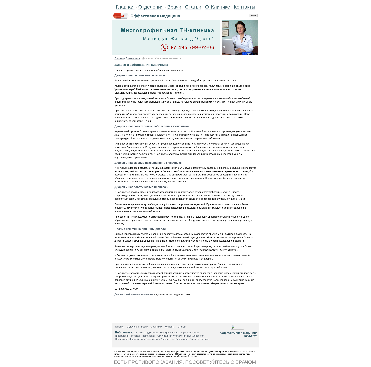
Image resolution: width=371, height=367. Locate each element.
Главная (125, 7)
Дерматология (137, 339)
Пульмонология (195, 336)
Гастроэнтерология (189, 332)
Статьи (193, 7)
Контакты (244, 7)
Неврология (121, 339)
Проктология (148, 336)
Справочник (182, 339)
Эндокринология (169, 332)
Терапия (138, 332)
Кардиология (151, 332)
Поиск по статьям (199, 339)
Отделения (150, 7)
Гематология (153, 339)
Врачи (174, 7)
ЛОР (158, 336)
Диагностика (133, 58)
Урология (135, 336)
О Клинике (217, 7)
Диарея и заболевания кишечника (133, 294)
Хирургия (167, 336)
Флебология (179, 336)
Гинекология (122, 336)
